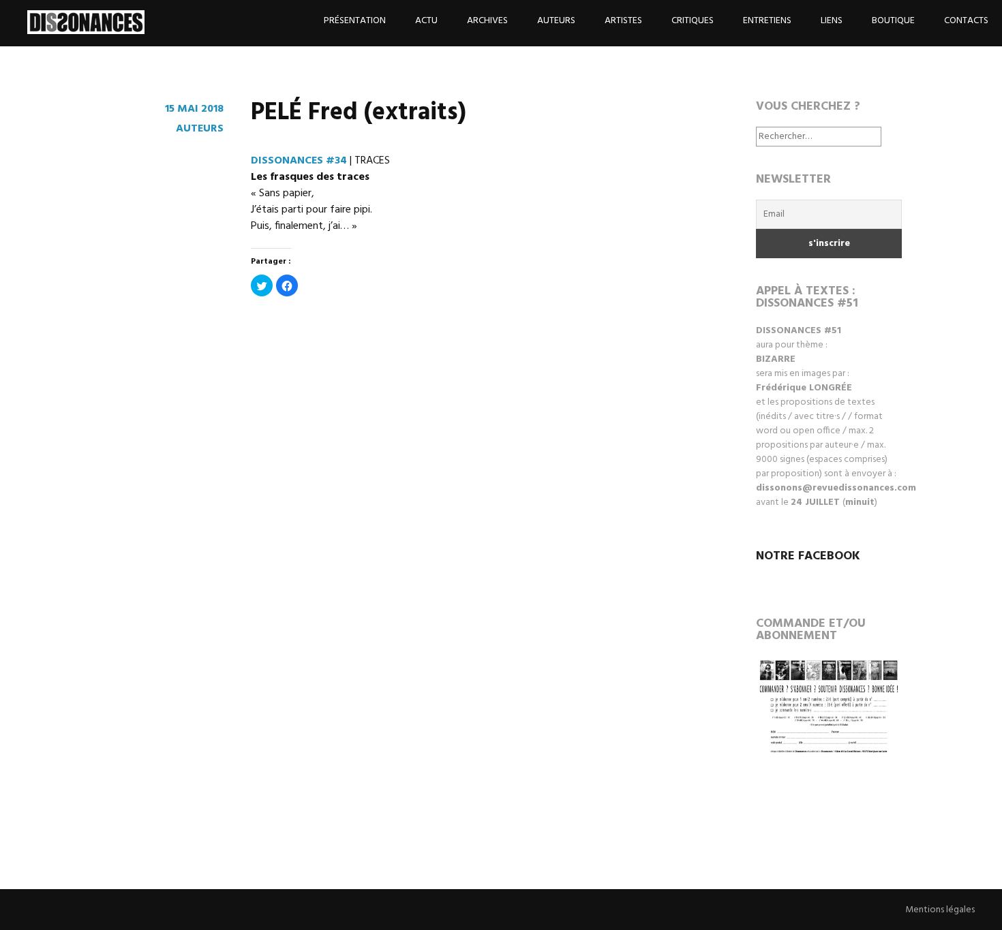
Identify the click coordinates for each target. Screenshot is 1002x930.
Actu (426, 21)
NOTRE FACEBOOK (808, 556)
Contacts (966, 21)
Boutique (893, 21)
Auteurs (556, 21)
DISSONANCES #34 (299, 161)
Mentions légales (940, 910)
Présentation (355, 21)
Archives (487, 21)
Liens (831, 21)
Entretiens (767, 21)
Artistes (623, 21)
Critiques (692, 21)
